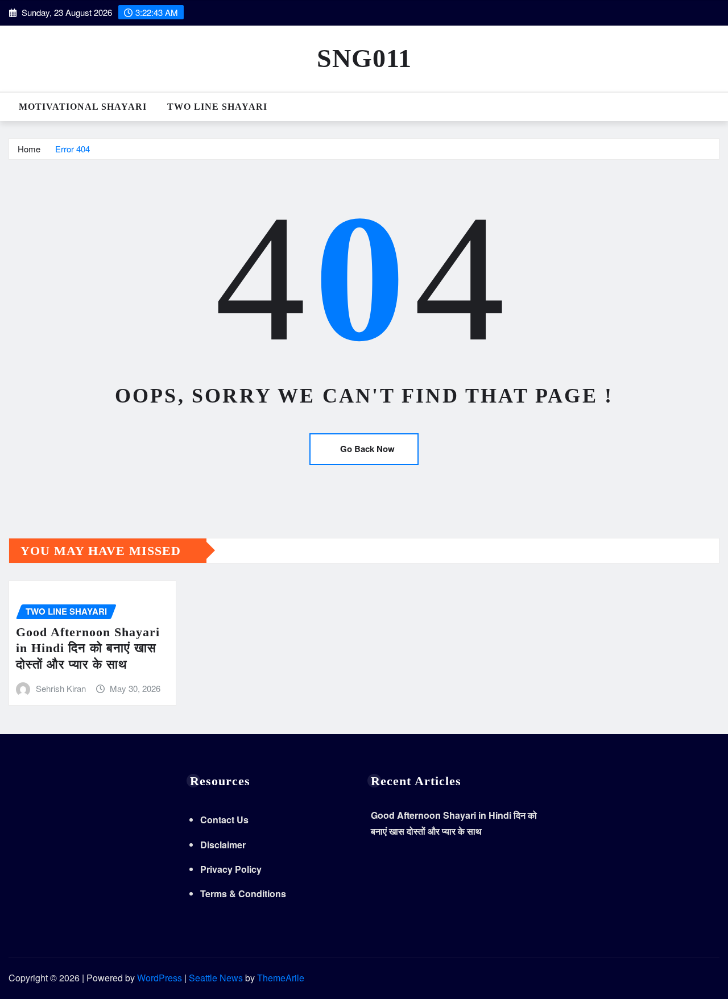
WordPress (159, 977)
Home (29, 149)
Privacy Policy (231, 869)
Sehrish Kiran (61, 688)
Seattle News (216, 977)
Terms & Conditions (243, 893)
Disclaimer (223, 844)
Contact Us (224, 819)
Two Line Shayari (217, 106)
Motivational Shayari (83, 106)
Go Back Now (367, 448)
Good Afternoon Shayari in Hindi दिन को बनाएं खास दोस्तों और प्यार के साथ (88, 648)
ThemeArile (280, 977)
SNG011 (364, 58)
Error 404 (72, 149)
